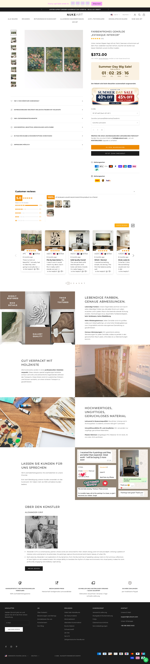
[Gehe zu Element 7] (13, 77)
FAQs (95, 619)
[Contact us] (145, 659)
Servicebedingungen (100, 626)
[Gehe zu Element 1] (13, 33)
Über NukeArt (42, 612)
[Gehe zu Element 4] (13, 55)
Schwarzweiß (69, 629)
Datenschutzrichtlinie (100, 622)
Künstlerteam (42, 622)
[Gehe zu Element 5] (13, 62)
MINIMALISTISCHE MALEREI (118, 19)
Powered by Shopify (73, 656)
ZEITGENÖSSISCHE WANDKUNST (45, 19)
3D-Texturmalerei (70, 616)
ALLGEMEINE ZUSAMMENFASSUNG (72, 19)
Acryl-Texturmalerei (96, 19)
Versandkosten (103, 58)
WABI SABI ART (137, 19)
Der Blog (40, 626)
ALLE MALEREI (13, 19)
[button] (133, 257)
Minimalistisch (69, 619)
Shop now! (97, 4)
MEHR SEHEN (34, 568)
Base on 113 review (21, 203)
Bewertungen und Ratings (46, 616)
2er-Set (75, 22)
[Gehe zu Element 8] (13, 84)
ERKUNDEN (26, 19)
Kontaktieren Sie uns (44, 619)
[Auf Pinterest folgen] (17, 647)
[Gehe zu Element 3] (13, 47)
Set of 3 (67, 636)
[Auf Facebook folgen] (6, 647)
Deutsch (126, 14)
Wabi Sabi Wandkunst (72, 612)
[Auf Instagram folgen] (11, 647)
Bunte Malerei (69, 626)
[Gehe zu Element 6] (13, 69)
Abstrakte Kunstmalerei (72, 622)
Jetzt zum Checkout (115, 153)
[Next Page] (84, 283)
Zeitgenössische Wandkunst (74, 639)
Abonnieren (14, 629)
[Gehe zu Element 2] (13, 40)
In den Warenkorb (115, 147)
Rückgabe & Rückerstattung (103, 616)
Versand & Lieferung (100, 612)
